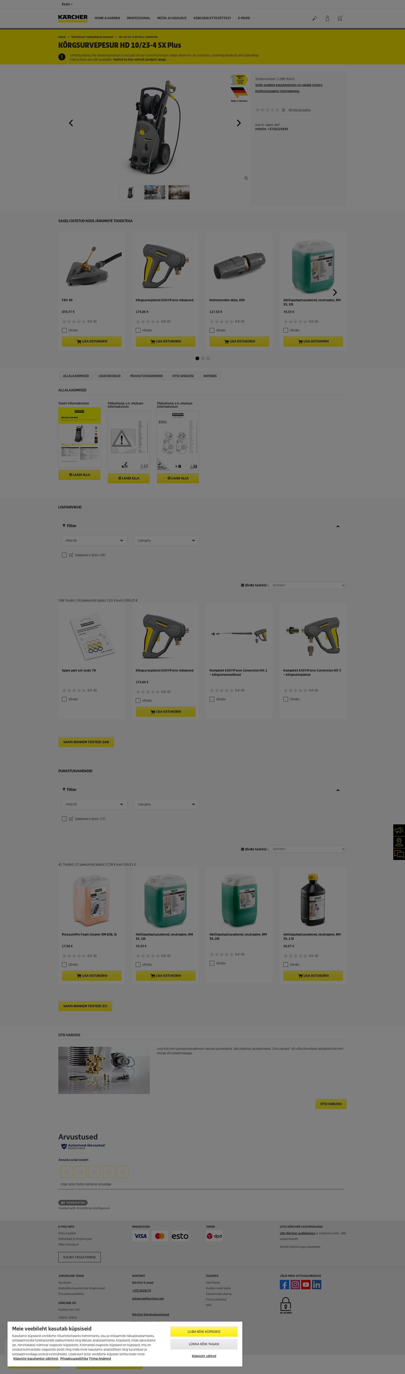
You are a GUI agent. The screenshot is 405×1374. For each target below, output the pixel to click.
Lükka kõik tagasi (204, 1344)
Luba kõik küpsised (204, 1332)
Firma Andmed (100, 1359)
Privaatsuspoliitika (74, 1359)
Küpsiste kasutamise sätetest (35, 1359)
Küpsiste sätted (204, 1356)
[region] (125, 1344)
